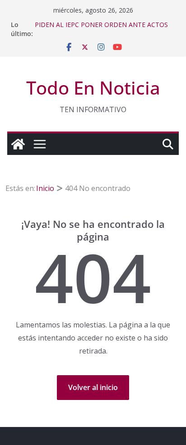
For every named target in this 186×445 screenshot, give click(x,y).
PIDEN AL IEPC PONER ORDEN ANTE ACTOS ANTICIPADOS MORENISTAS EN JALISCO (101, 29)
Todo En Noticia (93, 87)
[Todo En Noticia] (18, 144)
